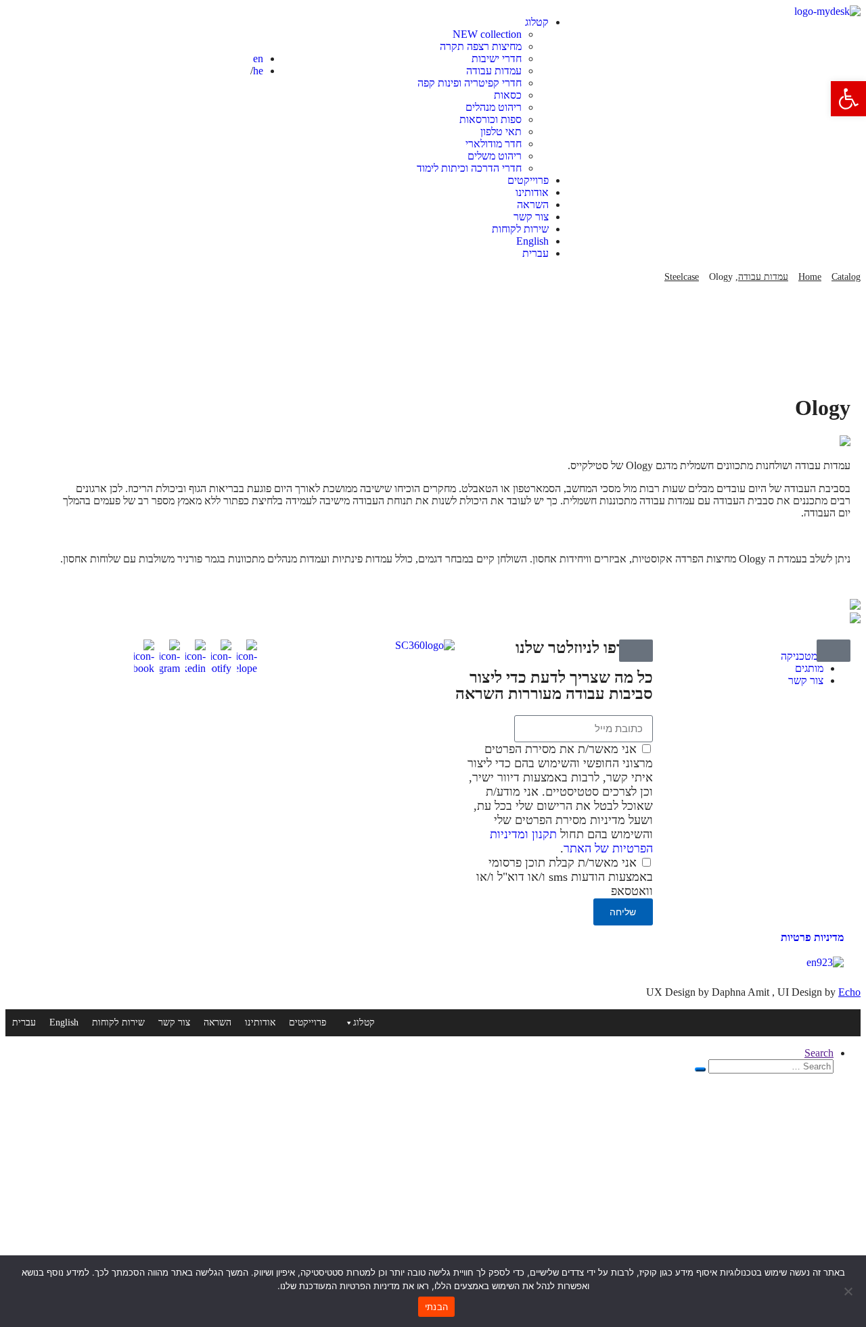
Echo (849, 992)
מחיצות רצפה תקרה (481, 46)
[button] (848, 98)
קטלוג (537, 22)
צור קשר (531, 216)
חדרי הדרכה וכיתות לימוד (469, 168)
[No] (849, 1291)
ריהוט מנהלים (493, 107)
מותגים (809, 668)
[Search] (700, 1069)
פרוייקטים (528, 180)
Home (809, 277)
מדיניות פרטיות (812, 937)
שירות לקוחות (520, 229)
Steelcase (681, 277)
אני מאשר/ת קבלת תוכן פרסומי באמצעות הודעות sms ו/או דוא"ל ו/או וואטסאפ (564, 877)
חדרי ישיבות (497, 58)
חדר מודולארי (493, 143)
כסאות (508, 95)
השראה (533, 204)
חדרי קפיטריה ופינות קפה (469, 83)
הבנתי (436, 1306)
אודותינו (532, 192)
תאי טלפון (501, 131)
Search (819, 1053)
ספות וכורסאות (490, 119)
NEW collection (487, 34)
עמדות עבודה (494, 70)
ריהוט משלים (495, 156)
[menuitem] (419, 241)
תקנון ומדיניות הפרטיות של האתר (571, 841)
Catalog (846, 277)
